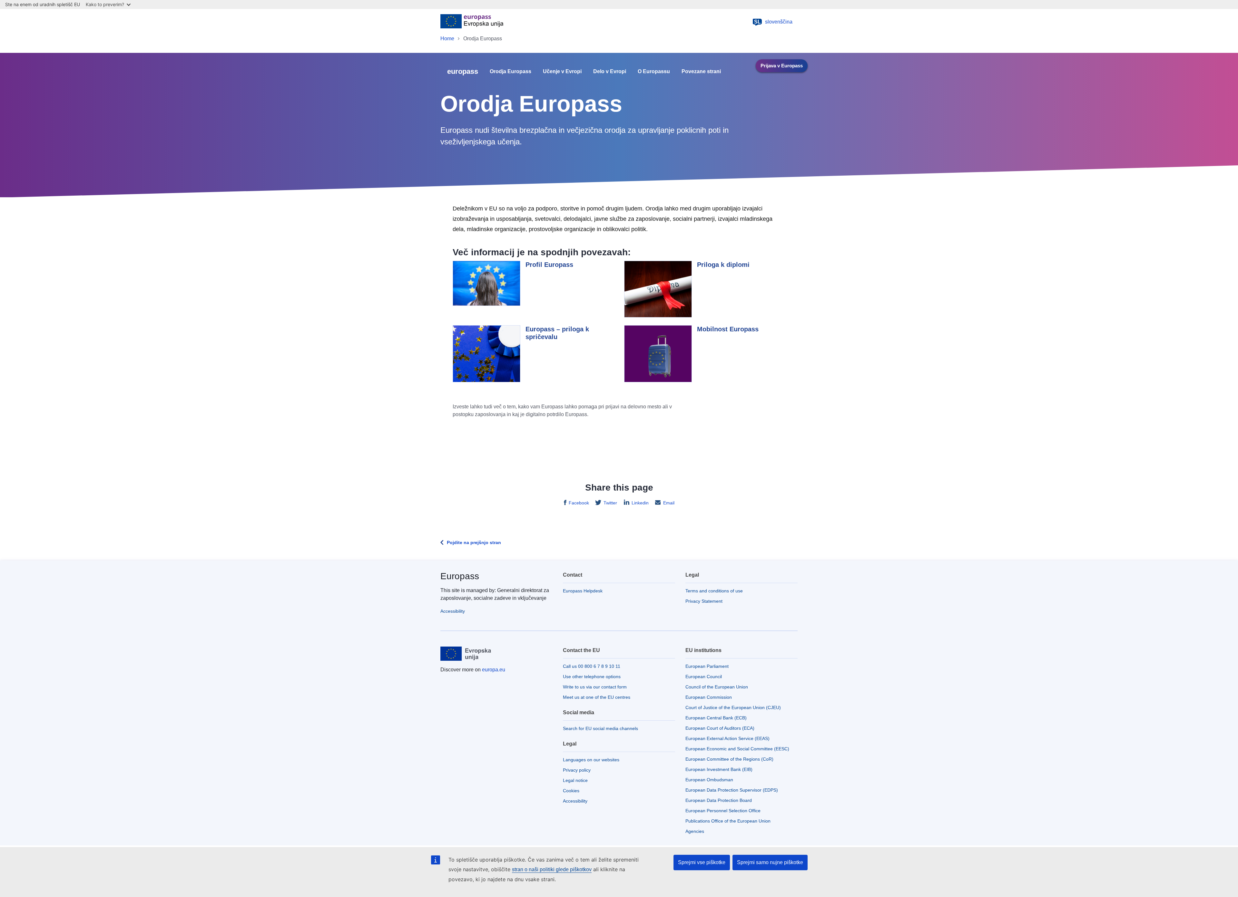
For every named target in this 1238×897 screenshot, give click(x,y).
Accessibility (452, 611)
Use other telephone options (592, 676)
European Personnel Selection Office (723, 810)
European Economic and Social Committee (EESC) (737, 748)
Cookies (571, 790)
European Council (703, 676)
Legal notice (575, 780)
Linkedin (640, 502)
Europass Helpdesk (583, 590)
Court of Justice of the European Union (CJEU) (733, 707)
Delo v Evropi (609, 71)
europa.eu (493, 669)
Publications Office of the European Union (728, 821)
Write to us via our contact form (595, 686)
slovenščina (773, 21)
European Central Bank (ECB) (716, 717)
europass (462, 71)
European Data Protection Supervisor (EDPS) (731, 790)
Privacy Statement (703, 601)
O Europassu (654, 71)
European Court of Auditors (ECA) (719, 728)
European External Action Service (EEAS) (727, 738)
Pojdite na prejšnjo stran (474, 542)
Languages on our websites (591, 759)
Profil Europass (549, 264)
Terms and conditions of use (714, 590)
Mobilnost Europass (728, 329)
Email (668, 502)
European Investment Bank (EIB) (718, 769)
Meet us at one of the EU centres (596, 697)
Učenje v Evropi (562, 71)
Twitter (610, 502)
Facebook (579, 502)
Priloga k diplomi (723, 264)
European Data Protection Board (718, 800)
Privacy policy (577, 770)
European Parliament (707, 666)
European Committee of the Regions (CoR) (729, 759)
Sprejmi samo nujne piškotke (770, 862)
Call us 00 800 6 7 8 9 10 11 (591, 666)
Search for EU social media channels (600, 728)
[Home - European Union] (471, 22)
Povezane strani (701, 71)
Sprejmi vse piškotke (701, 862)
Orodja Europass (510, 71)
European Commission (708, 697)
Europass (459, 576)
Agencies (694, 831)
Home (447, 38)
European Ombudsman (709, 779)
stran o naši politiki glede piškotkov (552, 869)
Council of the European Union (716, 686)
